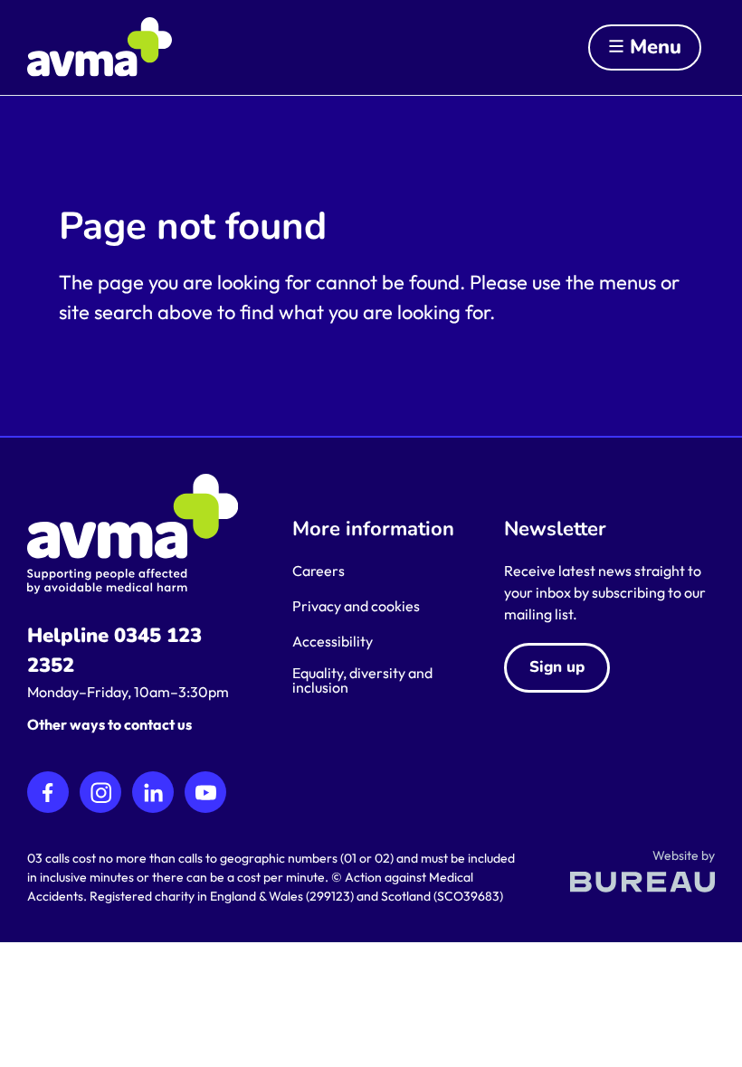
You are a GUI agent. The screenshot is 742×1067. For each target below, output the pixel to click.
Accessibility (332, 641)
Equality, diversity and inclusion (362, 680)
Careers (318, 570)
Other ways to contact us (109, 724)
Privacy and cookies (356, 606)
